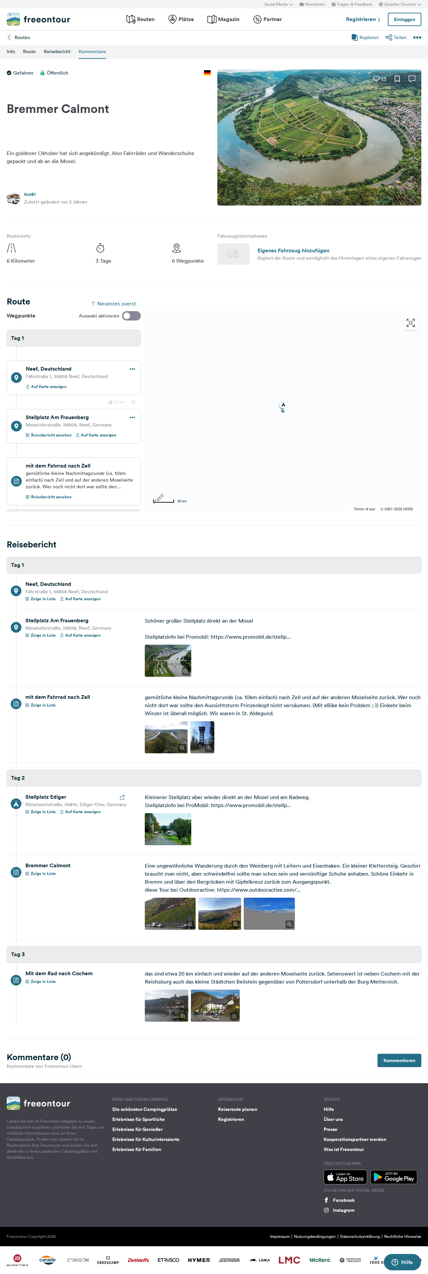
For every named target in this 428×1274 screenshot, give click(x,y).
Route (29, 51)
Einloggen (404, 19)
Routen (145, 19)
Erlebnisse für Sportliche (138, 1119)
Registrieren (361, 19)
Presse (330, 1129)
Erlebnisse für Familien (136, 1149)
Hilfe (329, 1109)
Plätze (186, 19)
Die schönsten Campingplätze (144, 1109)
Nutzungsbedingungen (315, 1236)
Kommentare (92, 51)
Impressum (280, 1236)
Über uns (333, 1119)
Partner (272, 19)
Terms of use (364, 509)
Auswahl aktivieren (99, 316)
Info (11, 51)
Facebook (344, 1200)
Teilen (400, 37)
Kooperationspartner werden (355, 1139)
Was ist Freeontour (344, 1149)
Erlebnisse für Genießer (137, 1129)
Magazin (228, 19)
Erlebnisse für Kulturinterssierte (146, 1139)
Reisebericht (57, 51)
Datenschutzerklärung (360, 1236)
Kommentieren (399, 1060)
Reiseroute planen (237, 1109)
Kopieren (369, 37)
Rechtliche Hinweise (402, 1236)
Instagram (343, 1210)
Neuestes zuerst (116, 303)
